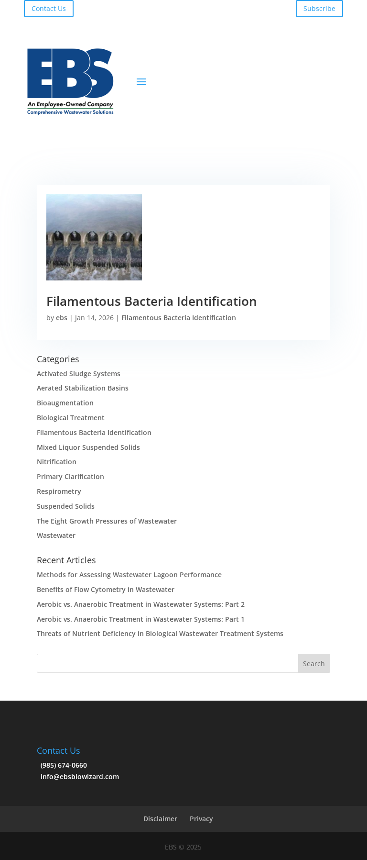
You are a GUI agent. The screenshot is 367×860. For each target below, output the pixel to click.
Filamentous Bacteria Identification (151, 301)
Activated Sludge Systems (78, 373)
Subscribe (319, 8)
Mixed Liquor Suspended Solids (88, 447)
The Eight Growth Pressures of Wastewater (107, 520)
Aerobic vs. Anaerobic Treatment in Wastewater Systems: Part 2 (141, 604)
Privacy (201, 818)
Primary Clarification (70, 476)
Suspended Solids (66, 506)
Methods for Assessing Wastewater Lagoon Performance (129, 574)
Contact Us (49, 8)
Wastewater (56, 535)
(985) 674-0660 (62, 765)
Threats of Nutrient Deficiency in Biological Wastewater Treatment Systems (160, 633)
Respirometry (59, 491)
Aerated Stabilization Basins (83, 387)
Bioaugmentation (65, 402)
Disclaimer (160, 818)
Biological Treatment (71, 417)
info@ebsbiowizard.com (78, 776)
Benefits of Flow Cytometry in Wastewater (105, 589)
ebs (61, 317)
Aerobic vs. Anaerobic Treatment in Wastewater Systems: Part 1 (141, 619)
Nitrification (56, 461)
